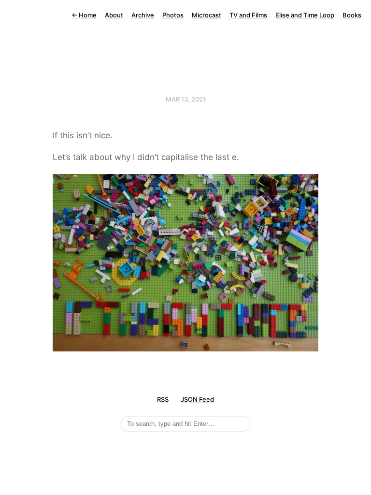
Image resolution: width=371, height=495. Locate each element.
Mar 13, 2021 (186, 99)
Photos (173, 15)
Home (84, 15)
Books (351, 15)
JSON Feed (197, 399)
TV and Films (248, 15)
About (114, 15)
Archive (142, 15)
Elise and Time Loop (304, 15)
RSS (163, 399)
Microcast (206, 15)
